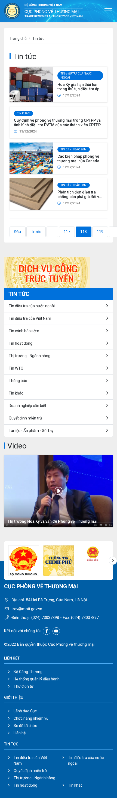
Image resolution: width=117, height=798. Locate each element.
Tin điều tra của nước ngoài (76, 75)
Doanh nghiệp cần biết (27, 405)
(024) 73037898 (45, 617)
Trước (36, 232)
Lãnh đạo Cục (25, 711)
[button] (113, 561)
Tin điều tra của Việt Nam (30, 318)
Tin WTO (16, 368)
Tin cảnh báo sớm (74, 149)
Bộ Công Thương (28, 672)
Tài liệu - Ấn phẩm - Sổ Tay (31, 430)
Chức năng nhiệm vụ (31, 718)
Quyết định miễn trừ (25, 418)
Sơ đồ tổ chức (25, 725)
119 (100, 232)
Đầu (17, 232)
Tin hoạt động (20, 343)
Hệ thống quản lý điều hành (37, 679)
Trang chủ (18, 38)
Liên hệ (20, 733)
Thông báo (18, 381)
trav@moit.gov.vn (26, 608)
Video (17, 445)
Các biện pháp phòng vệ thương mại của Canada (78, 158)
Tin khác (23, 113)
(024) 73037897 (85, 617)
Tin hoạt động (25, 785)
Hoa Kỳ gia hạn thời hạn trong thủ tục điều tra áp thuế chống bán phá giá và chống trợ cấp (80, 91)
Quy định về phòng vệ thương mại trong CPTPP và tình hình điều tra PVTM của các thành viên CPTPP (57, 122)
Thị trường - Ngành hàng (29, 356)
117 (67, 232)
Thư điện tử (23, 686)
